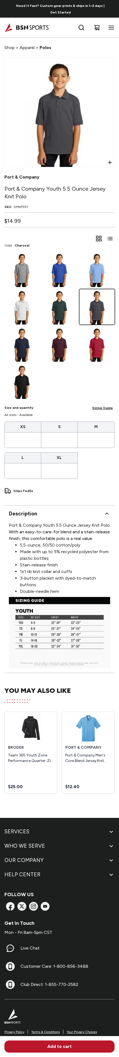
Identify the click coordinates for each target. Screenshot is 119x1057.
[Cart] (96, 27)
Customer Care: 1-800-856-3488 (54, 966)
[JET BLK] (22, 381)
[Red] (97, 344)
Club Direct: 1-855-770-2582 (49, 984)
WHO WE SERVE (24, 846)
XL (59, 457)
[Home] (27, 27)
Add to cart (59, 1046)
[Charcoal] (97, 306)
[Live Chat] (10, 948)
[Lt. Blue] (97, 269)
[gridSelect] (99, 238)
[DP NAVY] (22, 344)
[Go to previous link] (7, 8)
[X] (22, 906)
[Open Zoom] (110, 162)
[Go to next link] (113, 8)
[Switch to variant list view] (110, 238)
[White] (22, 306)
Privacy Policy (14, 1032)
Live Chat (30, 948)
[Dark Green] (59, 306)
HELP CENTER (22, 874)
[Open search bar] (81, 27)
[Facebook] (10, 906)
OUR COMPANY (23, 860)
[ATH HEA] (22, 269)
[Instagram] (33, 906)
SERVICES (16, 831)
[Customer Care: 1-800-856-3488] (10, 966)
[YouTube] (45, 906)
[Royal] (59, 269)
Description (23, 513)
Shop (9, 47)
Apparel (27, 47)
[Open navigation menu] (110, 27)
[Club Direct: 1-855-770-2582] (10, 984)
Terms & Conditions (45, 1032)
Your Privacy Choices (82, 1032)
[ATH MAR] (59, 344)
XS (22, 427)
